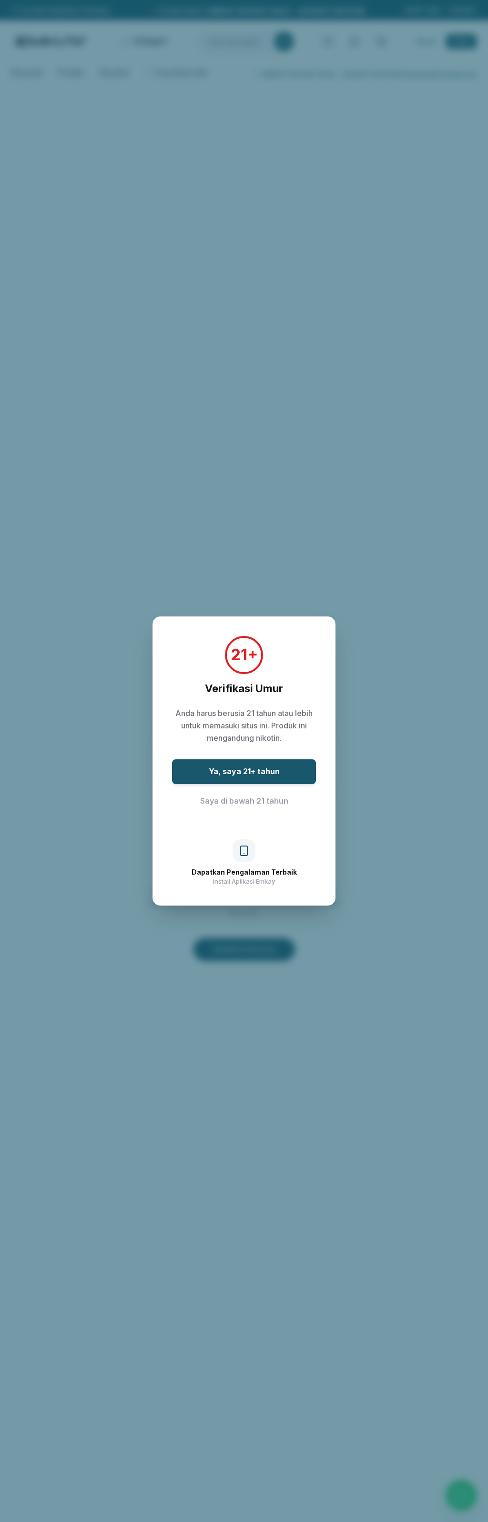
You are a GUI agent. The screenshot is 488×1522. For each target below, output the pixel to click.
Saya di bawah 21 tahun (244, 801)
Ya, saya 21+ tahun (244, 771)
